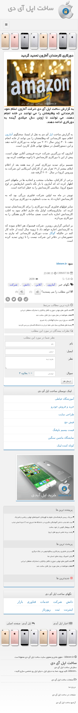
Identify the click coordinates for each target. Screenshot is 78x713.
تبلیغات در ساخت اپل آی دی (64, 695)
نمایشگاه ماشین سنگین (61, 437)
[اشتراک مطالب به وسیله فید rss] (7, 299)
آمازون (9, 134)
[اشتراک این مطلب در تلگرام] (26, 299)
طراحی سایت (66, 414)
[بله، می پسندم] (38, 292)
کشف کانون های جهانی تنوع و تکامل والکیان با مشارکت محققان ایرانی (46, 310)
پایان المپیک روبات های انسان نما (60, 556)
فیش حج (69, 422)
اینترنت (68, 609)
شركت (13, 284)
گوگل (52, 233)
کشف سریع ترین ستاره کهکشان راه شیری (56, 320)
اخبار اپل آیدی (61, 623)
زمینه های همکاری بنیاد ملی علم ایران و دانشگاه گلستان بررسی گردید (45, 325)
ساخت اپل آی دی (31, 8)
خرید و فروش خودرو (62, 406)
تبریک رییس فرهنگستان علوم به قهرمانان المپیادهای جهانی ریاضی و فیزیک (44, 517)
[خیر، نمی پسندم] (22, 292)
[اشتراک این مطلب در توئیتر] (13, 299)
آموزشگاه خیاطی (64, 398)
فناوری (31, 601)
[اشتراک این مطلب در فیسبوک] (20, 299)
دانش (26, 284)
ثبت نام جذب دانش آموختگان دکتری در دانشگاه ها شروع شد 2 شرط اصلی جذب (42, 522)
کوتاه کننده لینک (65, 445)
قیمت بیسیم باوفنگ (63, 430)
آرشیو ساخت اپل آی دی (66, 702)
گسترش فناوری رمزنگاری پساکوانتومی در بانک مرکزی (52, 551)
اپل (51, 134)
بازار (20, 601)
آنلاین (38, 284)
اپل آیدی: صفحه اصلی (19, 623)
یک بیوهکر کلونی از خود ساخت (61, 527)
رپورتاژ (46, 609)
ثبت (57, 609)
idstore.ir (61, 263)
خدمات (44, 601)
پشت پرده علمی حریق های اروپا (60, 532)
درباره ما (72, 687)
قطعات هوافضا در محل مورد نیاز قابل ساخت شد (54, 315)
